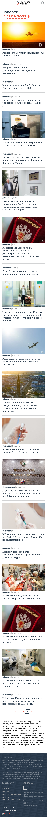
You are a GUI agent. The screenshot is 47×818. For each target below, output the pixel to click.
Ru (25, 788)
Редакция (6, 789)
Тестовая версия (9, 810)
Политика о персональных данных (11, 798)
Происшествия (8, 487)
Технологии (7, 268)
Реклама (5, 791)
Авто (4, 198)
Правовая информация (11, 795)
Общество (6, 49)
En (30, 788)
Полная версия (8, 807)
